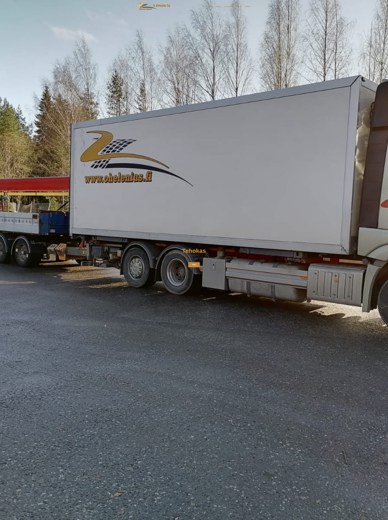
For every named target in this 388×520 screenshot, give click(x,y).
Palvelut (219, 6)
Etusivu (210, 6)
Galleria (247, 6)
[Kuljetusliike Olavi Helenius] (154, 6)
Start (194, 264)
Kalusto (239, 6)
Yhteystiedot (229, 6)
